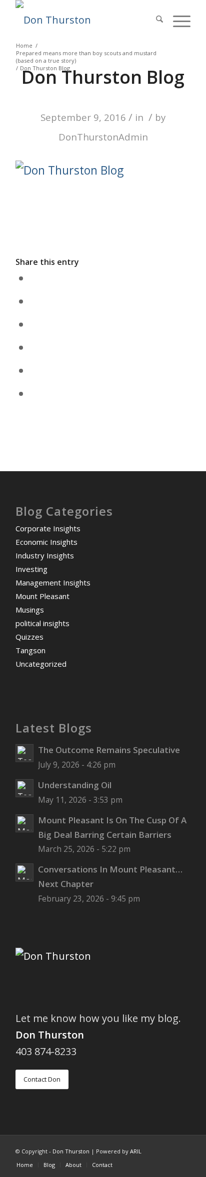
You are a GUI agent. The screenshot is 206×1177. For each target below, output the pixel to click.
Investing (32, 569)
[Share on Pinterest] (35, 324)
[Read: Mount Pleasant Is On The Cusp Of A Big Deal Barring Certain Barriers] (25, 823)
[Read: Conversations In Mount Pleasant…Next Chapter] (25, 872)
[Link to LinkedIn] (183, 1147)
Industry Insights (45, 555)
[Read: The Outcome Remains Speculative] (25, 753)
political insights (43, 623)
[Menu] (176, 20)
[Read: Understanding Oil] (25, 788)
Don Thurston (71, 1151)
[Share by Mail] (35, 393)
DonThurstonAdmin (103, 136)
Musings (30, 610)
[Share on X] (35, 301)
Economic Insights (47, 542)
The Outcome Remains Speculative (109, 750)
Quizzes (30, 637)
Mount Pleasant (43, 596)
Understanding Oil (75, 785)
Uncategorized (41, 664)
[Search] (154, 20)
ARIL (136, 1151)
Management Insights (53, 582)
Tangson (31, 650)
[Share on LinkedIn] (35, 347)
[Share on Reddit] (35, 370)
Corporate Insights (48, 528)
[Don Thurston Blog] (86, 20)
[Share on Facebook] (35, 278)
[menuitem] (154, 20)
